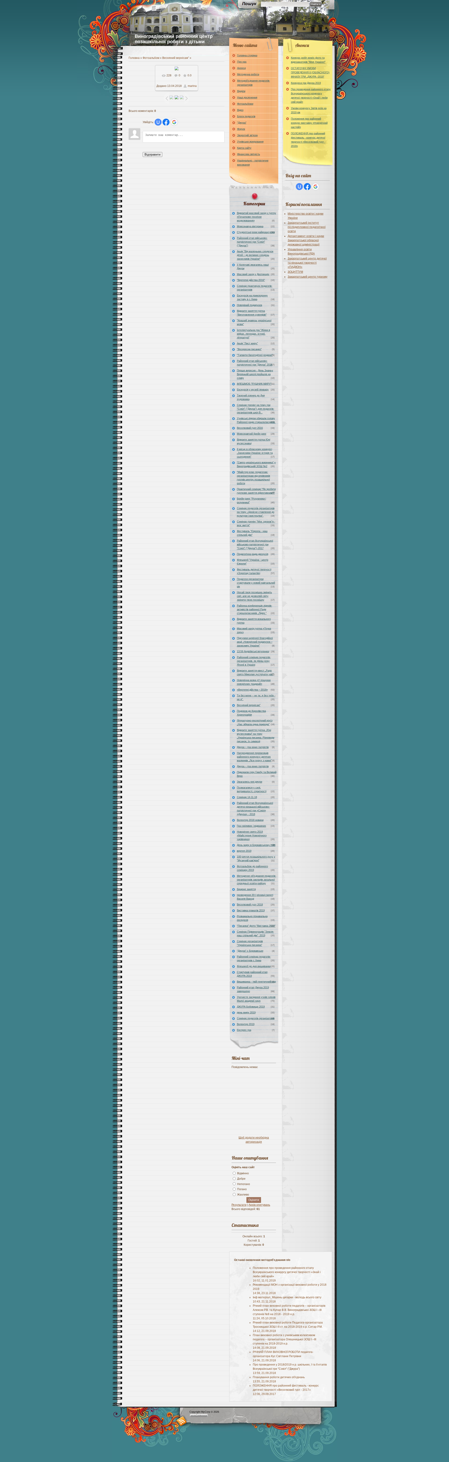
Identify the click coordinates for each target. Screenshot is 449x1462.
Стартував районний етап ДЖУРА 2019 (252, 974)
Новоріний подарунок (249, 305)
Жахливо (243, 1194)
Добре (241, 1178)
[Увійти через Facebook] (166, 122)
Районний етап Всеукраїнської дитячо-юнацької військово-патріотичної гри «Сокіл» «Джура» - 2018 (255, 809)
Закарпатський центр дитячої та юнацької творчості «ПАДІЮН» (307, 263)
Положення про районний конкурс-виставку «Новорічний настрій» (309, 122)
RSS (182, 1421)
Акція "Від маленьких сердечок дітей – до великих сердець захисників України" (255, 255)
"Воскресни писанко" (249, 349)
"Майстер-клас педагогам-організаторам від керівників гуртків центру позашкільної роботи (253, 478)
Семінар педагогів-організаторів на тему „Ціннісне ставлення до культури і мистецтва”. (256, 512)
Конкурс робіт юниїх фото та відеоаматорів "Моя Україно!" (308, 59)
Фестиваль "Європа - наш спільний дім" (252, 533)
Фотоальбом (151, 58)
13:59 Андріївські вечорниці (253, 651)
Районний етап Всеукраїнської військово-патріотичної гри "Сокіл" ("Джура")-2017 (255, 544)
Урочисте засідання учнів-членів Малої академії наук (256, 999)
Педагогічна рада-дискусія (252, 554)
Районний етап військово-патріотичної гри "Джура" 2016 (254, 362)
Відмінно (243, 1173)
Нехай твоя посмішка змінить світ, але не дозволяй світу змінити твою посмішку (254, 596)
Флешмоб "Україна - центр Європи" (252, 561)
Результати (239, 1205)
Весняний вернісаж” (175, 58)
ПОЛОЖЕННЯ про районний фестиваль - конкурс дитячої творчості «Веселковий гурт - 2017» (286, 1390)
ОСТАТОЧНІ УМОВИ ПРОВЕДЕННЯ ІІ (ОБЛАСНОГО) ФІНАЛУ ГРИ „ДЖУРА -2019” (310, 72)
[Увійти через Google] (174, 122)
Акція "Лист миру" (247, 343)
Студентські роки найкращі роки (256, 232)
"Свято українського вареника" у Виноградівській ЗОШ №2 (256, 464)
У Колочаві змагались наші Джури (253, 266)
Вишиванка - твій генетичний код (256, 981)
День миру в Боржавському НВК (256, 845)
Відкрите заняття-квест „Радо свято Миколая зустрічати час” (255, 672)
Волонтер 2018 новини (250, 820)
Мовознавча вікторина (250, 226)
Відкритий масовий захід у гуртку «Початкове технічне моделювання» (256, 217)
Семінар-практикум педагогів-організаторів (254, 287)
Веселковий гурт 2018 (250, 904)
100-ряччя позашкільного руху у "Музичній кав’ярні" (256, 858)
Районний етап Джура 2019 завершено (253, 989)
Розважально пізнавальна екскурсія (252, 918)
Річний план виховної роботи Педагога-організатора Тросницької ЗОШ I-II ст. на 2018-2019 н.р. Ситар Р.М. (288, 1327)
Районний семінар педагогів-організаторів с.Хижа (254, 958)
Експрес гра (244, 1030)
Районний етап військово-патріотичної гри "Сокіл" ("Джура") (252, 242)
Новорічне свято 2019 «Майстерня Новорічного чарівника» (252, 835)
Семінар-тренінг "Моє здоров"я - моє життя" (256, 523)
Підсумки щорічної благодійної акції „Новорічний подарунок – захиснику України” (255, 642)
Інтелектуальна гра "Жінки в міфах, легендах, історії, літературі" (253, 334)
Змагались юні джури (249, 781)
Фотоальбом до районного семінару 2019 (252, 868)
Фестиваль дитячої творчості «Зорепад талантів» (254, 571)
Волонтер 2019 (245, 1024)
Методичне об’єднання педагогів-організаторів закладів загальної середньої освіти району (256, 879)
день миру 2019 (246, 1012)
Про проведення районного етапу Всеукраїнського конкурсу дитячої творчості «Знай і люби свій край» (311, 95)
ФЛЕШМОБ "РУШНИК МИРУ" (254, 383)
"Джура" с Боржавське (250, 950)
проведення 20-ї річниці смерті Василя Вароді (255, 897)
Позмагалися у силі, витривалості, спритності (251, 789)
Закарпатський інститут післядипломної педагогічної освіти (307, 227)
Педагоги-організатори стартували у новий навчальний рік (256, 583)
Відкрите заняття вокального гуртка (254, 620)
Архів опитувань (259, 1205)
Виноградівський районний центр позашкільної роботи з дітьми (174, 39)
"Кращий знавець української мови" (254, 322)
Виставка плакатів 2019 (251, 910)
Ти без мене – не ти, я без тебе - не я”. (256, 697)
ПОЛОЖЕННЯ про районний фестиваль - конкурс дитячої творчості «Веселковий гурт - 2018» (308, 139)
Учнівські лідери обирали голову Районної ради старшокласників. (256, 420)
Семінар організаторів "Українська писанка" (250, 943)
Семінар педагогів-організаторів (256, 1018)
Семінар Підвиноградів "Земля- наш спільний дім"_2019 (255, 933)
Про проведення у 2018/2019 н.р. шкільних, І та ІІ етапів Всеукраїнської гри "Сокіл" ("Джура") (290, 1369)
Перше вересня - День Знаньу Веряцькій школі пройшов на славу (255, 374)
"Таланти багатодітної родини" (255, 355)
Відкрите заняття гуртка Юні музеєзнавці (253, 441)
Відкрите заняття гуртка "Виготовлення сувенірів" (252, 312)
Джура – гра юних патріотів (253, 747)
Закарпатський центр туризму (307, 276)
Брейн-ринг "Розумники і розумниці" (251, 500)
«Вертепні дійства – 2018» (252, 689)
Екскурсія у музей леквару (253, 389)
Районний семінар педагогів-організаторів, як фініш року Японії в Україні (254, 661)
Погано (242, 1189)
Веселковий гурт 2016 (250, 427)
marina (192, 86)
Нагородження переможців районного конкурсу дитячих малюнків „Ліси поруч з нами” (254, 757)
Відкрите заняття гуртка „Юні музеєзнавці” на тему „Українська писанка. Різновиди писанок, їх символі (255, 736)
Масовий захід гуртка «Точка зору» (254, 630)
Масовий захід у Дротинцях (253, 274)
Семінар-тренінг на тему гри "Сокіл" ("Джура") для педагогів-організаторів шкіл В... (255, 409)
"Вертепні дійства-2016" (251, 280)
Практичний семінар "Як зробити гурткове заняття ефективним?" (256, 491)
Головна (134, 58)
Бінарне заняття (246, 889)
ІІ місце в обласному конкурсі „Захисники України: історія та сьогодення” (255, 453)
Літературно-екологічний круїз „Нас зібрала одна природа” (254, 722)
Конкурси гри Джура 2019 (306, 83)
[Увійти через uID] (158, 122)
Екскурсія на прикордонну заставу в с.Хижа (252, 297)
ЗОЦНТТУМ (295, 271)
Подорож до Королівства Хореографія (251, 713)
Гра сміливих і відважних (251, 825)
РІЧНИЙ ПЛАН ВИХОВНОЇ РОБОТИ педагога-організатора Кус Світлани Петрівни (283, 1356)
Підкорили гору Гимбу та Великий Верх (256, 774)
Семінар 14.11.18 (247, 797)
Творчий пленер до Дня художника (251, 397)
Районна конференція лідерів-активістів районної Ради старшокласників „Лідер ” (254, 609)
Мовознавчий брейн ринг (251, 433)
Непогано (243, 1183)
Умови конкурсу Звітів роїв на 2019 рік (308, 110)
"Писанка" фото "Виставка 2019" (256, 925)
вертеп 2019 (244, 850)
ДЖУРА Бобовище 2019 (251, 1006)
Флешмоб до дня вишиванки (254, 966)
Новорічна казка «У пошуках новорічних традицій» (254, 682)
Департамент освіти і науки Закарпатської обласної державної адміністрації (306, 240)
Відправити (152, 154)
